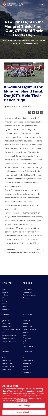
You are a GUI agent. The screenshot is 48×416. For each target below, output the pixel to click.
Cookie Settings (24, 406)
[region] (24, 397)
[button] (29, 112)
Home (4, 40)
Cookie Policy (21, 401)
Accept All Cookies (23, 412)
